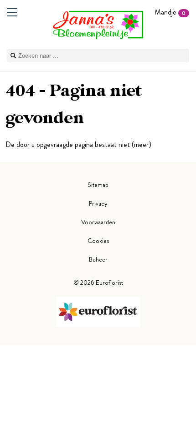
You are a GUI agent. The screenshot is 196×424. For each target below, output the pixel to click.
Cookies (98, 240)
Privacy (98, 203)
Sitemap (98, 184)
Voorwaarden (98, 222)
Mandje (170, 12)
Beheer (98, 259)
